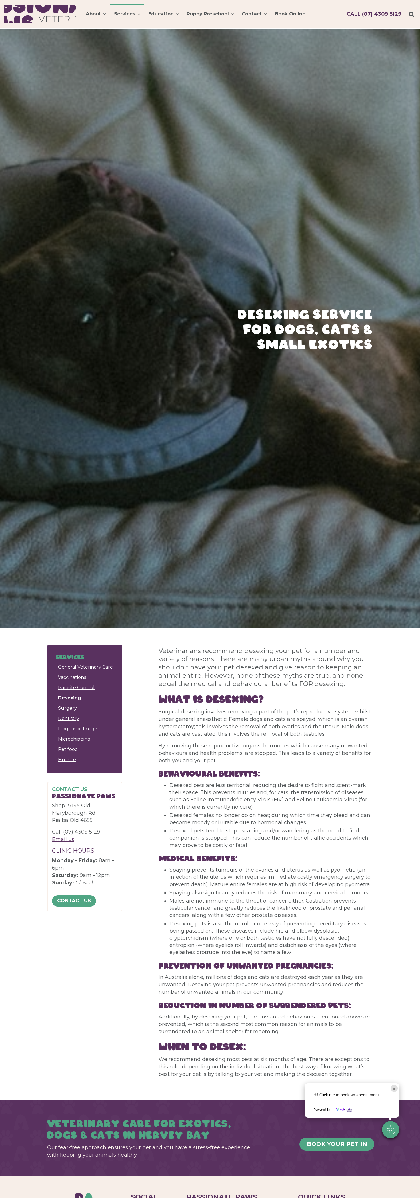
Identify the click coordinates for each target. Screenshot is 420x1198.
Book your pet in (337, 1144)
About (93, 14)
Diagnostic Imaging (80, 728)
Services (124, 14)
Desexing (69, 698)
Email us (63, 839)
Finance (67, 759)
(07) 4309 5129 (374, 14)
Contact (252, 14)
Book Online (290, 14)
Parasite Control (76, 687)
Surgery (67, 708)
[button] (390, 1129)
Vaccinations (72, 677)
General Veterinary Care (85, 667)
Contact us (74, 900)
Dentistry (68, 718)
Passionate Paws (40, 14)
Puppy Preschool (208, 14)
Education (161, 14)
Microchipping (74, 739)
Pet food (68, 749)
